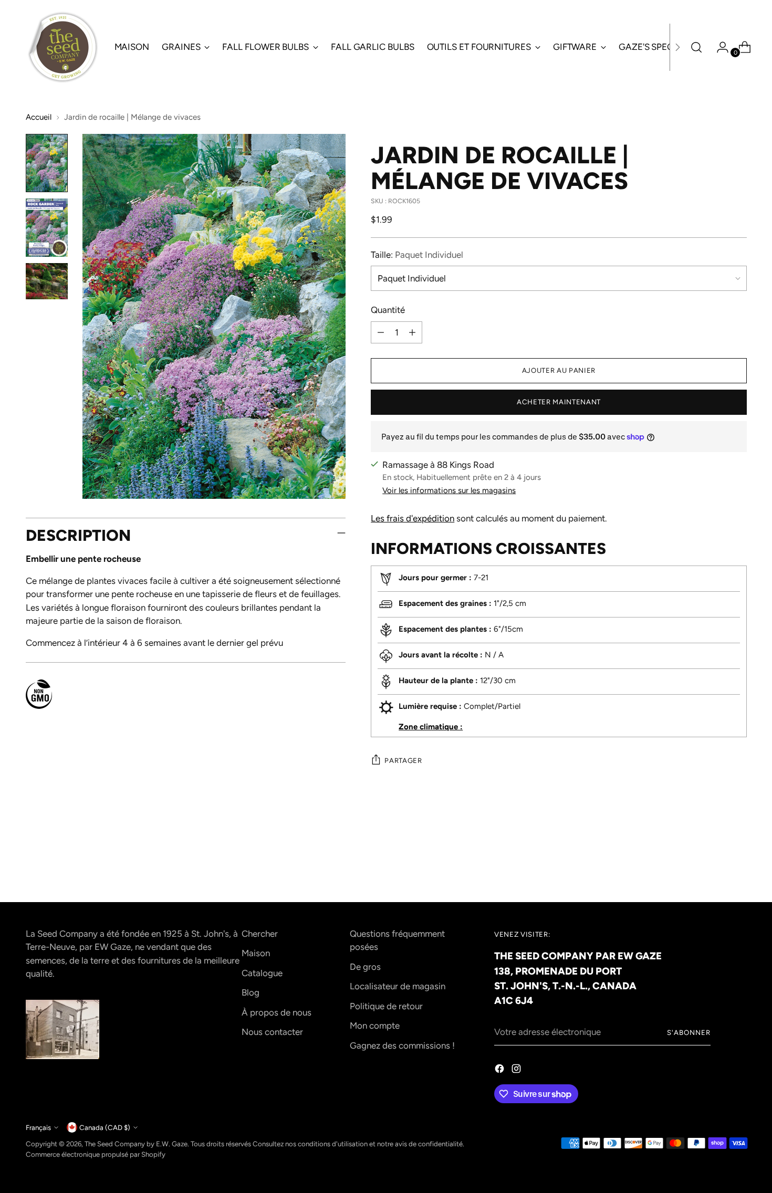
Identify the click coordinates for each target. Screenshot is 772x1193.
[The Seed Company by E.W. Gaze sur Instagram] (517, 1070)
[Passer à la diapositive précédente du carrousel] (714, 866)
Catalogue (262, 973)
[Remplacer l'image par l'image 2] (47, 227)
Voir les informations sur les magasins (449, 490)
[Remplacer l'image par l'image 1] (47, 163)
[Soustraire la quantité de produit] (380, 332)
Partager (403, 760)
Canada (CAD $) (104, 1127)
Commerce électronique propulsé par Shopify (95, 1154)
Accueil (38, 117)
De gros (365, 966)
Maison (256, 953)
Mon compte (375, 1025)
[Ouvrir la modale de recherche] (696, 47)
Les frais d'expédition (412, 518)
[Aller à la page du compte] (718, 47)
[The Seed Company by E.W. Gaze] (62, 47)
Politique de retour (386, 1006)
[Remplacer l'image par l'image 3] (47, 281)
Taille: (417, 254)
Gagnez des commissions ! (402, 1045)
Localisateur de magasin (397, 986)
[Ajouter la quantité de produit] (412, 332)
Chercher (260, 933)
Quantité (388, 310)
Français (38, 1127)
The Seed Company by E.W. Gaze (136, 1143)
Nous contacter (272, 1032)
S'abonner (689, 1032)
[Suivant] (677, 47)
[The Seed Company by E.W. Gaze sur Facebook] (500, 1070)
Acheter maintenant (559, 401)
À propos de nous (276, 1012)
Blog (250, 992)
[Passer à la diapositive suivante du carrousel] (738, 866)
